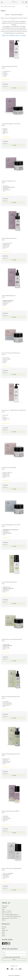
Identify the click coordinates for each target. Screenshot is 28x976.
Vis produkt (14, 87)
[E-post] (14, 954)
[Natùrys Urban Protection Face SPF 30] (14, 796)
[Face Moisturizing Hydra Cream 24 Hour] (14, 510)
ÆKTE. (3, 932)
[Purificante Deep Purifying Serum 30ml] (14, 739)
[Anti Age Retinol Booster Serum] (14, 223)
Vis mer (3, 935)
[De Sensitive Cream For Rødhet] (14, 452)
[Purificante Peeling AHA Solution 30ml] (14, 681)
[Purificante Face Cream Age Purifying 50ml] (14, 624)
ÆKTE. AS (14, 966)
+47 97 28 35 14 (8, 913)
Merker (3, 933)
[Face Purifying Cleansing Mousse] (14, 567)
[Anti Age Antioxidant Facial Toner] (14, 51)
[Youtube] (6, 944)
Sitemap (3, 920)
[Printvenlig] (26, 6)
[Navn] (14, 952)
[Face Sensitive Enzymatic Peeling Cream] (14, 338)
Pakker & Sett (5, 930)
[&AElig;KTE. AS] (14, 2)
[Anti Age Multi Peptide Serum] (14, 280)
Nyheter (3, 928)
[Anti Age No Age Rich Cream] (14, 166)
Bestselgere (4, 926)
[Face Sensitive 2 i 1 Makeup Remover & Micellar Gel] (14, 395)
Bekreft (14, 959)
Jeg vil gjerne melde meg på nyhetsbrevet (11, 957)
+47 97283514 (8, 911)
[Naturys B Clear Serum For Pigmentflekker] (14, 853)
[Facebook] (3, 944)
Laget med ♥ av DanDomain (14, 975)
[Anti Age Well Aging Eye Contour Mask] (14, 109)
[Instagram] (9, 944)
